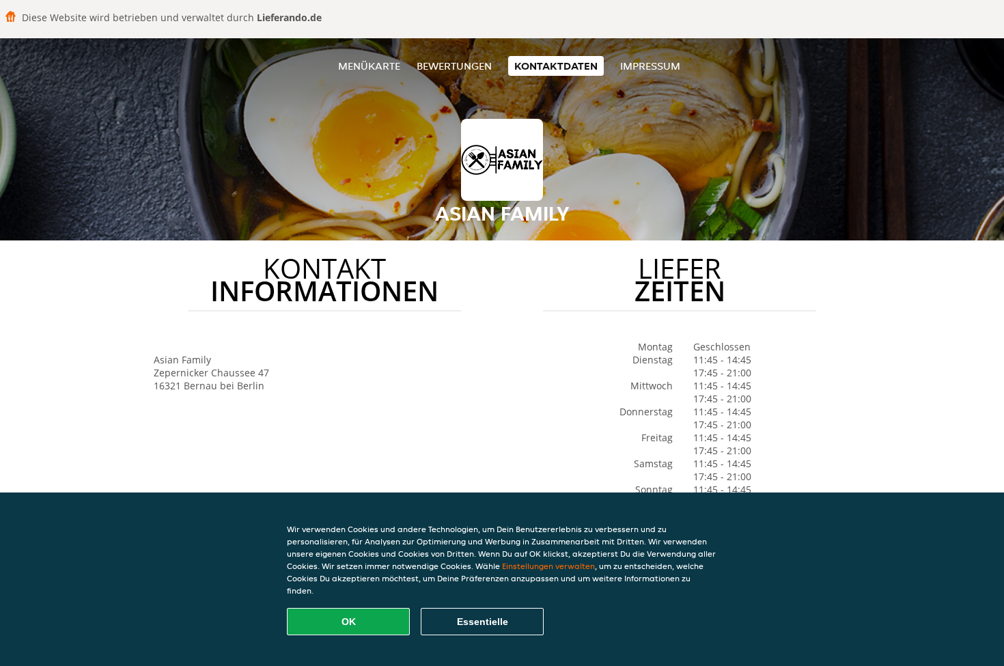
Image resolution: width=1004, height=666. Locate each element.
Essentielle (482, 621)
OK (348, 621)
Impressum (650, 66)
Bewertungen (454, 66)
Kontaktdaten (556, 66)
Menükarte (369, 66)
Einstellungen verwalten (548, 566)
